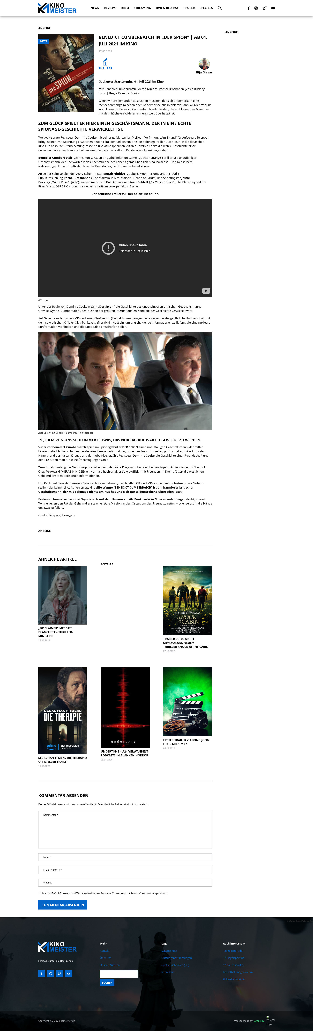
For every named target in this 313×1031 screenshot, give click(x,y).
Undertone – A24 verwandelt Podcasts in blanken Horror (124, 753)
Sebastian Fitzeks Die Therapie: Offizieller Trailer (62, 760)
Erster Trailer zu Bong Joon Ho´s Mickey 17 (186, 742)
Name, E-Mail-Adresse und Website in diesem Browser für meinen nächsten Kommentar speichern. (105, 893)
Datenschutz (169, 951)
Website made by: (249, 1020)
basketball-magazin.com (238, 972)
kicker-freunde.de (234, 979)
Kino (125, 8)
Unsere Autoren (110, 965)
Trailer (189, 8)
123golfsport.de (232, 951)
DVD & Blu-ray (167, 8)
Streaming (142, 8)
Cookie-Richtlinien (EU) (175, 965)
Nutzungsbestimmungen (176, 958)
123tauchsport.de (234, 965)
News (94, 8)
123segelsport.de (233, 958)
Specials (206, 8)
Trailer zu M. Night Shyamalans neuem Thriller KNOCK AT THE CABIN (186, 643)
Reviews (110, 8)
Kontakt (105, 951)
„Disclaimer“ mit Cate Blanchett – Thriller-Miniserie (55, 632)
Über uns (105, 958)
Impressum (168, 972)
